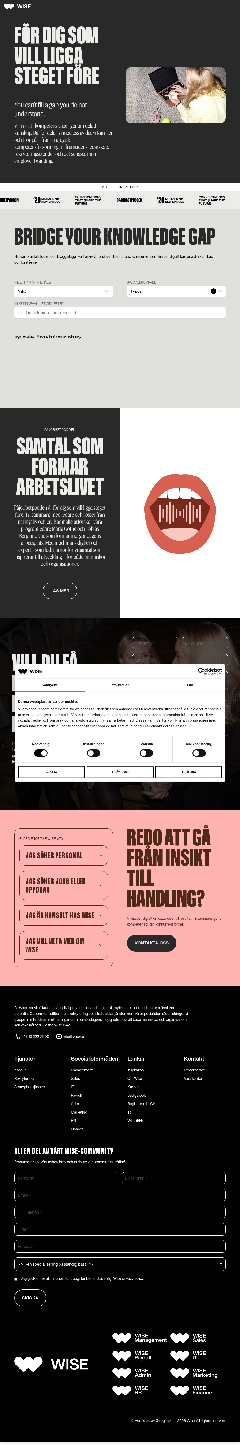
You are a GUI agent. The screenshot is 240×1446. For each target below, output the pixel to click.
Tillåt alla (188, 772)
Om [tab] (190, 685)
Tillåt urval (120, 772)
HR (73, 1120)
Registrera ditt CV (141, 1104)
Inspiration (136, 1070)
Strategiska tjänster (29, 1087)
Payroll (76, 1095)
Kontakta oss (152, 943)
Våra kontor (193, 1078)
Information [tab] (120, 685)
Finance (77, 1129)
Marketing (79, 1112)
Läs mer (60, 591)
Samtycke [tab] (50, 685)
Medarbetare (194, 1070)
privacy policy (132, 1278)
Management (82, 1070)
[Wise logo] (19, 6)
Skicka (30, 1298)
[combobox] (19, 1212)
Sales (75, 1078)
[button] (233, 6)
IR (129, 1112)
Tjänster (24, 1058)
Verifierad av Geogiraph (154, 1420)
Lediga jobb (137, 1095)
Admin (76, 1104)
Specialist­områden (94, 1058)
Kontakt (194, 1058)
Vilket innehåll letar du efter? (39, 304)
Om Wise (135, 1078)
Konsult (20, 1070)
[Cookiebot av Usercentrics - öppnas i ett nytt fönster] (201, 671)
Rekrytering (24, 1078)
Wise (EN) (135, 1120)
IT (72, 1087)
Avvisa (51, 772)
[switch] (93, 753)
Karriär (133, 1087)
